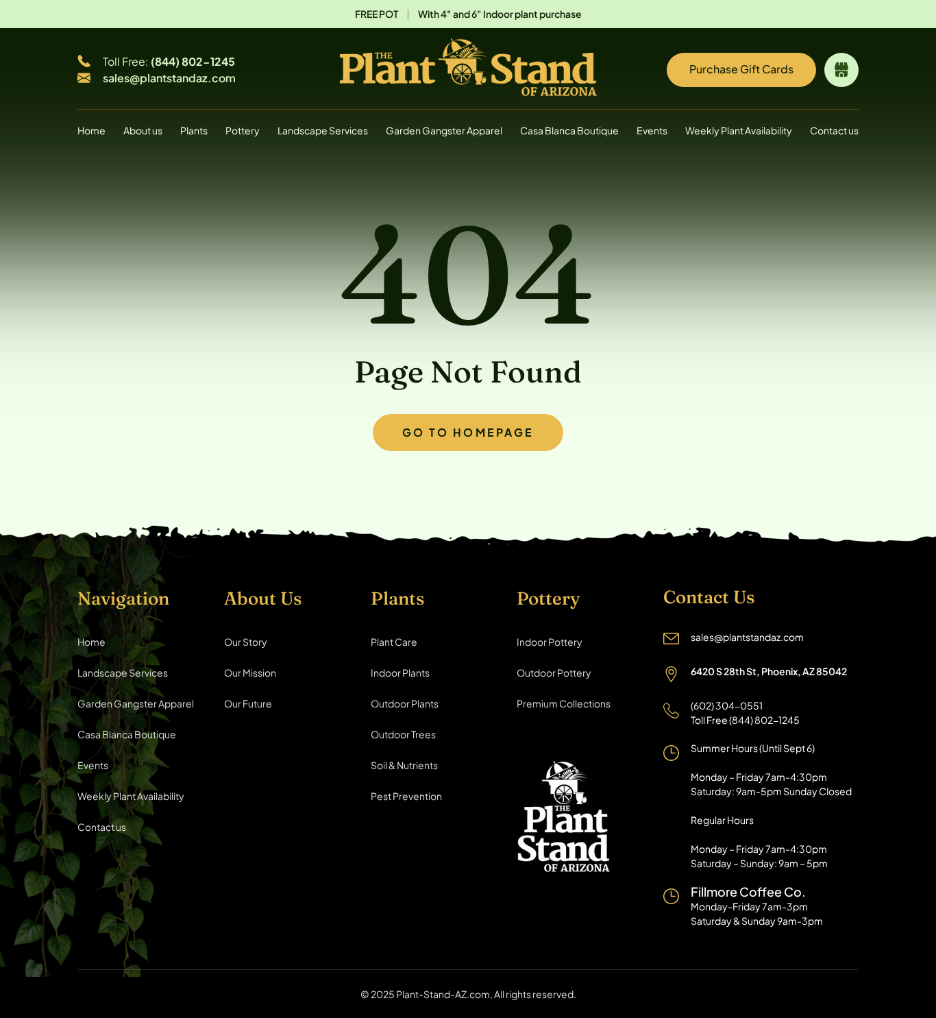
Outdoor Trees (403, 734)
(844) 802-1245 (193, 61)
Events (652, 130)
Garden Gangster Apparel (444, 130)
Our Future (248, 703)
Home (91, 130)
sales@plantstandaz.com (169, 78)
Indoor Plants (400, 672)
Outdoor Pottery (554, 672)
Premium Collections (564, 703)
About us (142, 130)
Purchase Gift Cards (741, 69)
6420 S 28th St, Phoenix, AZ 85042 (769, 671)
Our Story (245, 641)
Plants (194, 130)
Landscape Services (323, 130)
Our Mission (250, 672)
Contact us (834, 130)
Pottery (242, 130)
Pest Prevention (406, 796)
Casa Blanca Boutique (569, 130)
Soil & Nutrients (404, 765)
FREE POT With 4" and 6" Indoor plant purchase (468, 14)
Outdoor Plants (405, 703)
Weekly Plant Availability (738, 130)
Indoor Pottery (549, 641)
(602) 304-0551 (727, 705)
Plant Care (394, 641)
